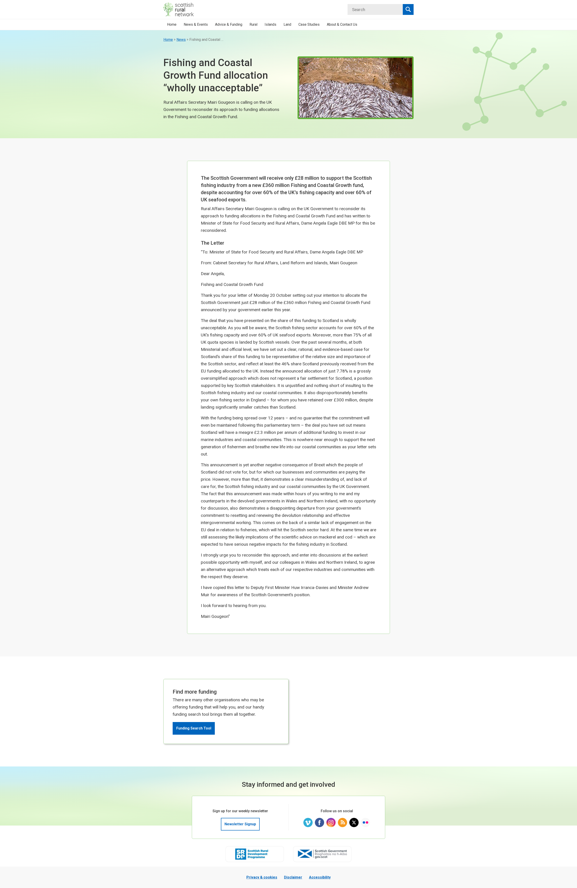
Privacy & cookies (261, 877)
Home (168, 39)
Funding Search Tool (193, 728)
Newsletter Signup (240, 824)
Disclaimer (293, 877)
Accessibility (320, 877)
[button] (195, 24)
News (181, 39)
